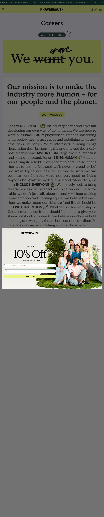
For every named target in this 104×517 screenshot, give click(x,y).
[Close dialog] (100, 229)
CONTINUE (30, 276)
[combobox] (29, 265)
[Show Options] (54, 265)
